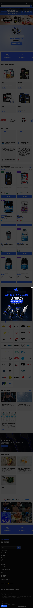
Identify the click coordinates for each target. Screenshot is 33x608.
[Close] (32, 287)
